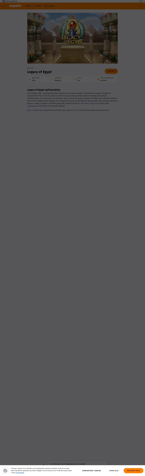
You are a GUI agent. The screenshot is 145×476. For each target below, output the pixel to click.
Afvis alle (114, 471)
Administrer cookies (91, 471)
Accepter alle (133, 471)
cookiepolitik (19, 473)
